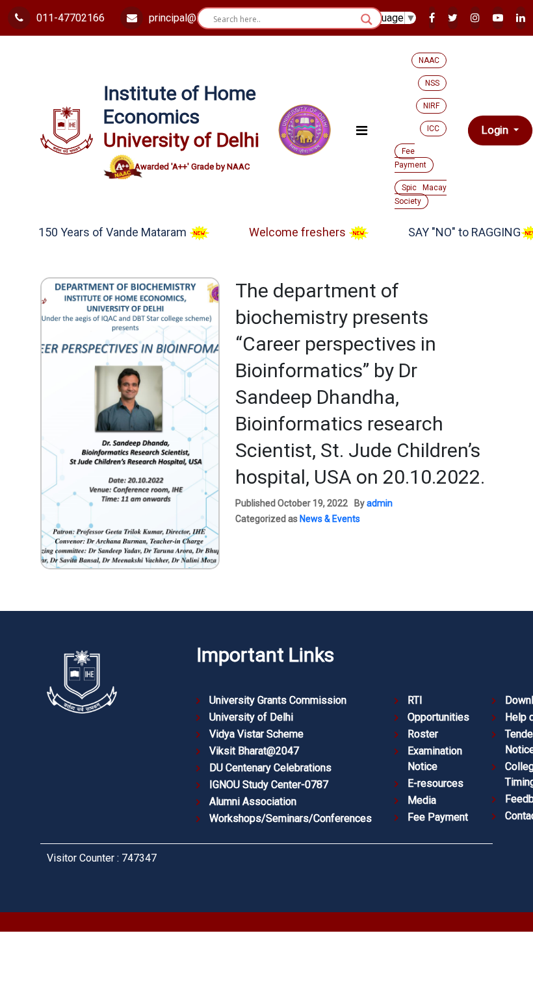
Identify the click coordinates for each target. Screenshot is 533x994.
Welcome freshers (282, 232)
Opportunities (438, 717)
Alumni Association (252, 801)
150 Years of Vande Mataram (97, 232)
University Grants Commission (277, 700)
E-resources (435, 783)
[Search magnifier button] (367, 19)
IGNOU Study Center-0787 (268, 784)
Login (496, 130)
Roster (423, 734)
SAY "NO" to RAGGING (448, 232)
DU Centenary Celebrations (270, 768)
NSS (432, 83)
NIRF (431, 105)
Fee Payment (410, 158)
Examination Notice (435, 759)
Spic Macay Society (421, 194)
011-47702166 (69, 18)
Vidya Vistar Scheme (256, 734)
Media (422, 800)
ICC (433, 128)
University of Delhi (251, 717)
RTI (415, 700)
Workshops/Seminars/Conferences (290, 818)
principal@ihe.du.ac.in (195, 18)
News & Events (330, 519)
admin (380, 503)
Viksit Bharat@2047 (254, 751)
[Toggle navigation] (362, 130)
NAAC (429, 60)
